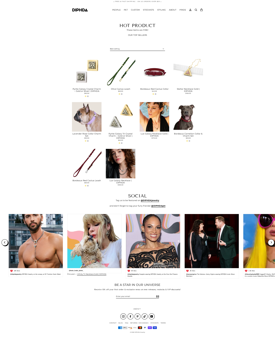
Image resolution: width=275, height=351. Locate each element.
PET (126, 10)
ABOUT (172, 10)
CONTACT (112, 323)
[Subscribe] (157, 296)
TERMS (163, 323)
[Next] (271, 242)
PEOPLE (116, 10)
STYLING (161, 10)
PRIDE (183, 10)
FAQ (126, 323)
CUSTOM (135, 10)
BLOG (120, 323)
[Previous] (5, 242)
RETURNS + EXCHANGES (139, 323)
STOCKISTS (148, 10)
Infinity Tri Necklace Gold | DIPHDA (91, 274)
